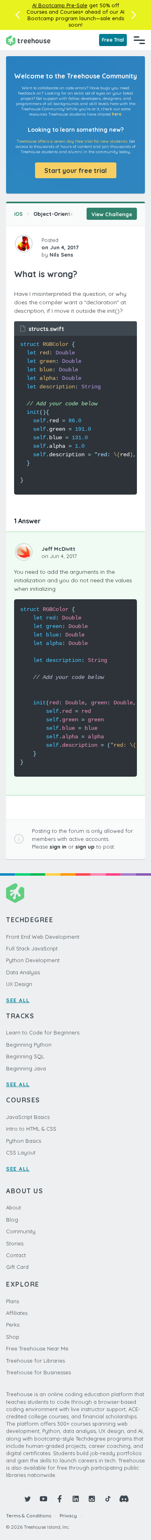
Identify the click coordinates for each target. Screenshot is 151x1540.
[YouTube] (43, 1498)
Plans (12, 1301)
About (13, 1207)
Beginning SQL (25, 1056)
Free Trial (113, 40)
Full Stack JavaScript (32, 948)
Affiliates (16, 1313)
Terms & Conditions (28, 1516)
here (116, 114)
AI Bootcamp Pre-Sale (59, 5)
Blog (12, 1219)
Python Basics (23, 1141)
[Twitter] (27, 1498)
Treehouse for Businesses (38, 1372)
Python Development (33, 960)
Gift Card (17, 1267)
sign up (85, 846)
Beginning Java (26, 1068)
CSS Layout (20, 1152)
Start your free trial (75, 170)
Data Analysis (23, 972)
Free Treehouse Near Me (37, 1348)
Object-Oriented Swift (62, 214)
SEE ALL (18, 1000)
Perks (12, 1324)
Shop (12, 1337)
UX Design (19, 984)
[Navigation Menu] (139, 40)
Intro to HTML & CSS (31, 1128)
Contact (16, 1255)
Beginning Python (29, 1044)
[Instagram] (91, 1498)
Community (20, 1231)
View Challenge (111, 214)
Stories (14, 1243)
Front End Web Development (42, 936)
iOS (18, 214)
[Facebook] (59, 1498)
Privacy (68, 1516)
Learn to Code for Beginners (42, 1032)
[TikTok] (108, 1498)
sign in (58, 846)
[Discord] (124, 1498)
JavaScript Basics (28, 1117)
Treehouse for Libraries (35, 1360)
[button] (17, 15)
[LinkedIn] (75, 1498)
